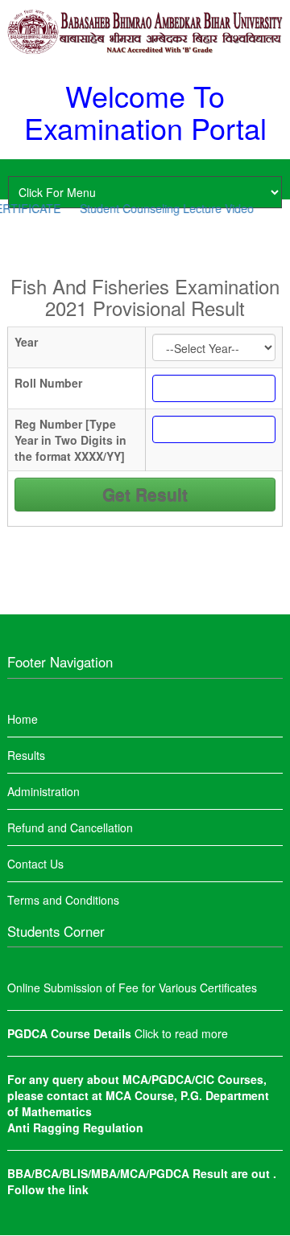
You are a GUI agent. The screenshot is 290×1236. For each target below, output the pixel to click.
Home (22, 719)
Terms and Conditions (63, 900)
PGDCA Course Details (71, 1033)
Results (26, 755)
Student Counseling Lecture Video (162, 208)
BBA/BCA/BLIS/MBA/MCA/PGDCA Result (119, 1173)
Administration (43, 791)
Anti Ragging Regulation (75, 1127)
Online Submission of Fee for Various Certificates (132, 987)
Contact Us (35, 864)
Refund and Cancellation (70, 827)
